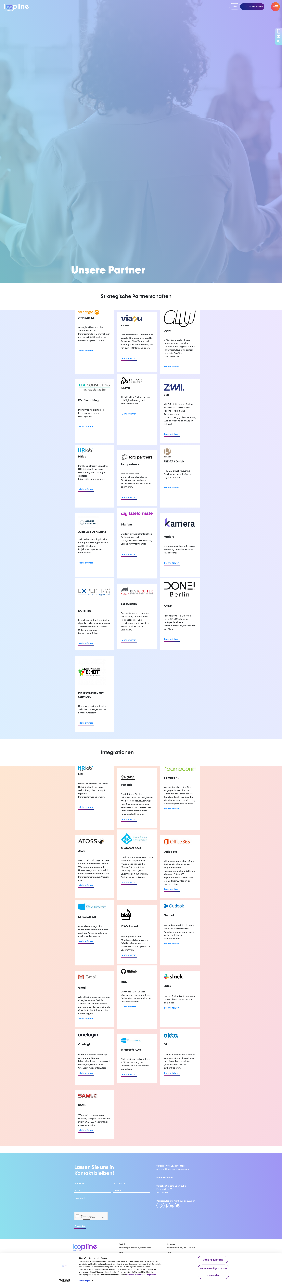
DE (233, 6)
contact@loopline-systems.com (172, 1169)
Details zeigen (84, 1281)
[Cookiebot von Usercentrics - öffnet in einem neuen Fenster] (64, 1280)
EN (236, 6)
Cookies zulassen (213, 1259)
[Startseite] (16, 7)
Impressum (151, 1275)
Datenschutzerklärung (135, 1275)
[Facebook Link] (159, 1205)
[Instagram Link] (165, 1205)
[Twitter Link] (177, 1205)
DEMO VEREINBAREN (252, 6)
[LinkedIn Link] (172, 1205)
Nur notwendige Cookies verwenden (213, 1271)
